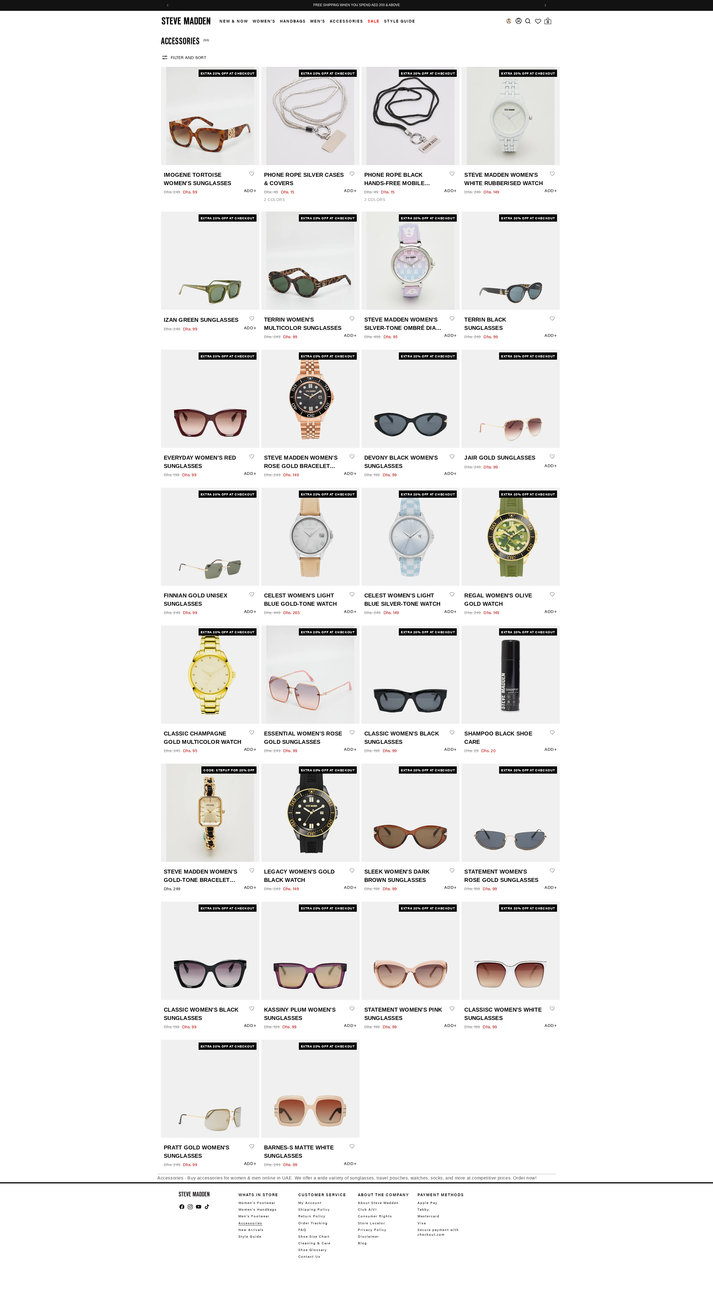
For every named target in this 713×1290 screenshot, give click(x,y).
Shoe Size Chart (314, 1236)
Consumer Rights (375, 1215)
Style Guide (250, 1236)
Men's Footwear (254, 1215)
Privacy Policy (372, 1229)
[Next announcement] (545, 5)
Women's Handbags (257, 1209)
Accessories (346, 21)
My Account (310, 1202)
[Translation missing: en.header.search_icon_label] (528, 21)
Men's (317, 21)
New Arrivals (251, 1229)
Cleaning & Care (314, 1242)
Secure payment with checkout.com (438, 1232)
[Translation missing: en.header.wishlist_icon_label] (538, 21)
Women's (264, 21)
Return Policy (312, 1215)
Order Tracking (313, 1222)
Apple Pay (427, 1202)
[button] (231, 21)
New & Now (233, 21)
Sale (374, 21)
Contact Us (309, 1256)
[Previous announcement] (168, 5)
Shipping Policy (314, 1209)
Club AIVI (367, 1209)
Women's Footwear (256, 1202)
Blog (362, 1242)
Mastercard (428, 1215)
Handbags (293, 21)
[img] (528, 21)
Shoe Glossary (312, 1249)
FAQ (302, 1229)
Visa (421, 1222)
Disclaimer (368, 1236)
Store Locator (371, 1222)
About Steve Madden (378, 1202)
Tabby (423, 1209)
